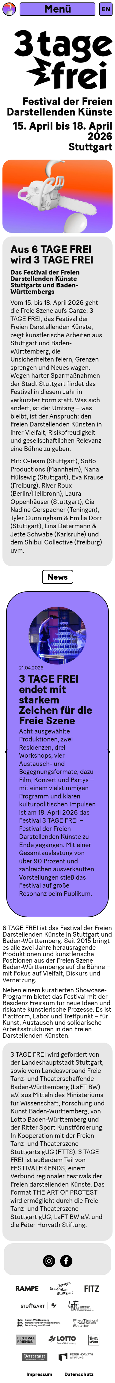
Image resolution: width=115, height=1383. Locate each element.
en (106, 9)
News (58, 577)
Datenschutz (79, 1374)
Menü (57, 9)
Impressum (39, 1374)
